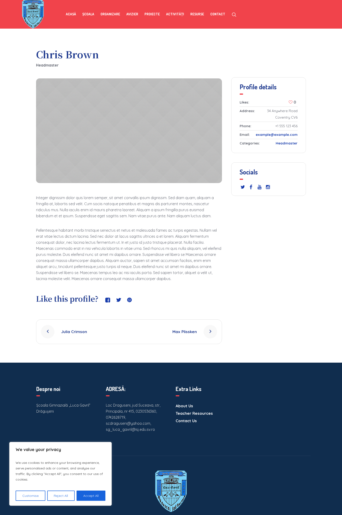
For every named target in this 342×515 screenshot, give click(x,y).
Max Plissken (184, 331)
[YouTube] (259, 187)
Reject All (61, 496)
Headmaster (287, 143)
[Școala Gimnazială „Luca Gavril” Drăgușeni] (171, 491)
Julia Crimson (74, 331)
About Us (184, 405)
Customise (30, 496)
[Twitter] (243, 187)
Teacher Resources (194, 413)
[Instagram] (268, 187)
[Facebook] (251, 187)
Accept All (91, 496)
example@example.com (277, 134)
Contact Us (186, 420)
